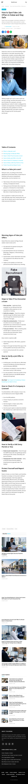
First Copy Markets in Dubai (8, 757)
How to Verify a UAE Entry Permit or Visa (13, 162)
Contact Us (14, 776)
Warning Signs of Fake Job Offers (11, 153)
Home (3, 6)
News (7, 772)
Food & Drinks (13, 772)
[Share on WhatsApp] (11, 32)
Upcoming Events (20, 774)
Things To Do (21, 772)
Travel (3, 774)
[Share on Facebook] (3, 32)
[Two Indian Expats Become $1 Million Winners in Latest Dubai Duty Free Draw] (5, 688)
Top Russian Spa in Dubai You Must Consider (12, 755)
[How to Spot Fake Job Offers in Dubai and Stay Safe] (14, 42)
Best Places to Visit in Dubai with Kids (10, 761)
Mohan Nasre (8, 26)
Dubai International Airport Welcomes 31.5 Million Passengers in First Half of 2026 (17, 712)
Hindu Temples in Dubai (7, 753)
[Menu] (2, 2)
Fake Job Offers (10, 528)
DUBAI (3, 528)
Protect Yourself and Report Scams (12, 165)
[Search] (26, 2)
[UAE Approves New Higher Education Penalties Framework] (14, 544)
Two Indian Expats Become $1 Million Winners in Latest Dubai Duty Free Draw (17, 688)
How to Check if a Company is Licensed (13, 160)
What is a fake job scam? (9, 151)
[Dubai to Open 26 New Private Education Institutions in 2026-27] (14, 566)
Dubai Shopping (10, 774)
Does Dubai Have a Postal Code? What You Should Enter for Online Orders (16, 720)
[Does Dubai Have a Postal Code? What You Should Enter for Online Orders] (14, 610)
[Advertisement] (14, 130)
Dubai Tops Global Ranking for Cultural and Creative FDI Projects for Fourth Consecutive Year (17, 704)
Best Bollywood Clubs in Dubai (9, 764)
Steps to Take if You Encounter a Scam (13, 156)
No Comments (18, 28)
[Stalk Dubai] (14, 2)
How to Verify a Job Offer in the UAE (12, 158)
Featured (7, 6)
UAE (16, 528)
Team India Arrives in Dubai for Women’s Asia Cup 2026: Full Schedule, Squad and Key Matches (17, 680)
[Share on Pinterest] (8, 32)
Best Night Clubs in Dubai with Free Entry (11, 759)
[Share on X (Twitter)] (5, 32)
